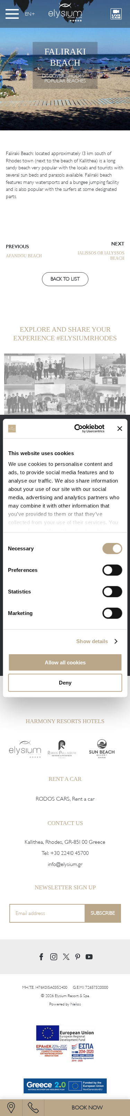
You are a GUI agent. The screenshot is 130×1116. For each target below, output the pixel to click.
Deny (65, 683)
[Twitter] (66, 951)
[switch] (112, 569)
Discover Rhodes (63, 76)
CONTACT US (65, 818)
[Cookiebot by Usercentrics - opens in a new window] (77, 428)
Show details (92, 641)
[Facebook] (41, 951)
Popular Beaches (65, 80)
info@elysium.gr (65, 859)
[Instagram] (53, 951)
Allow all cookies (65, 662)
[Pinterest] (77, 951)
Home (62, 71)
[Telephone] (33, 1107)
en (28, 14)
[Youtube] (89, 951)
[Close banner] (119, 428)
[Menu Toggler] (12, 14)
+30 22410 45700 (69, 848)
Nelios (75, 998)
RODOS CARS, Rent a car (65, 794)
